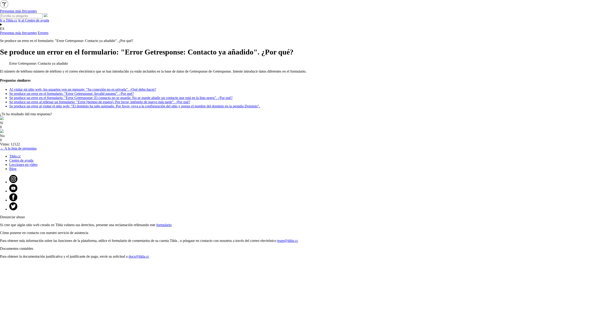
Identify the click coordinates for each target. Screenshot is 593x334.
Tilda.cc (15, 156)
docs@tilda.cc (139, 256)
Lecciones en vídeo (23, 165)
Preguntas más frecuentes (18, 33)
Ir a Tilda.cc (8, 20)
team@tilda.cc (287, 241)
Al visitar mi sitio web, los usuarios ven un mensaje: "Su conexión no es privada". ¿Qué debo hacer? (82, 89)
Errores (43, 33)
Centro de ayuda (21, 160)
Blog (12, 169)
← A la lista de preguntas (18, 148)
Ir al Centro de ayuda (33, 20)
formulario (164, 225)
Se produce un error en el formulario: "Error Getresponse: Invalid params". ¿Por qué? (71, 94)
